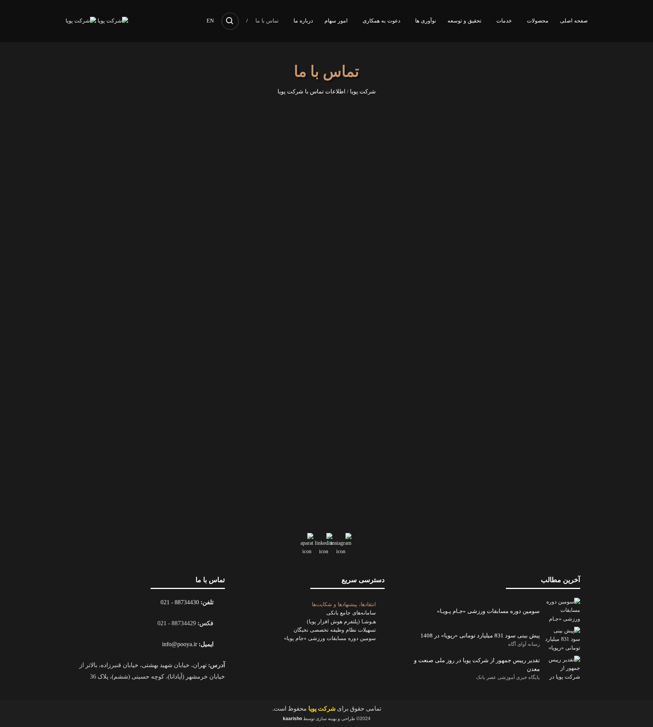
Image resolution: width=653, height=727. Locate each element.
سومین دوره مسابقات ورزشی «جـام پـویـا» (488, 611)
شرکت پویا (363, 91)
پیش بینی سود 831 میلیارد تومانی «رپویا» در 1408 (480, 635)
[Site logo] (112, 20)
